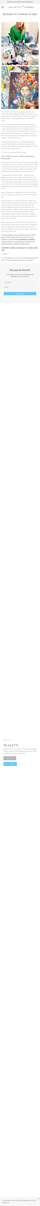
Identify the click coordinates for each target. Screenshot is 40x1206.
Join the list (20, 294)
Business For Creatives (27, 239)
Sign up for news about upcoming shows (20, 2)
